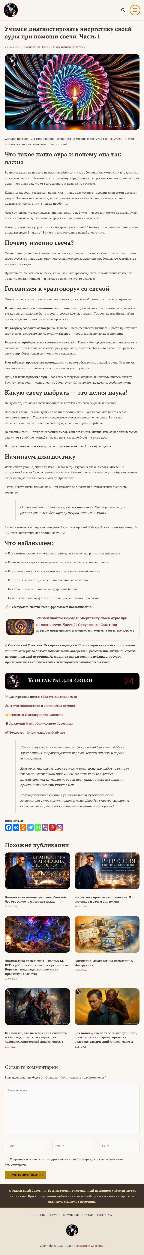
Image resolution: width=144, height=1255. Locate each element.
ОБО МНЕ (38, 1215)
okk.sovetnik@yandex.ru (59, 697)
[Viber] (45, 827)
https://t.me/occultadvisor (46, 732)
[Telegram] (30, 827)
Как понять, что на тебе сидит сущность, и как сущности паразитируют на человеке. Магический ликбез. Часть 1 (36, 1037)
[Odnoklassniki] (23, 827)
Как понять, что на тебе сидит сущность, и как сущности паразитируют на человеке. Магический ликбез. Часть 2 (106, 1037)
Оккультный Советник (88, 1246)
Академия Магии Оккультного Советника (41, 723)
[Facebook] (8, 827)
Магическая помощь (60, 706)
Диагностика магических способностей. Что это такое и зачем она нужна (36, 899)
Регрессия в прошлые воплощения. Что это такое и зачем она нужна (105, 899)
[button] (123, 10)
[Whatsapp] (37, 827)
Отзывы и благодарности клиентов (36, 715)
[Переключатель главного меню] (135, 10)
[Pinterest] (52, 827)
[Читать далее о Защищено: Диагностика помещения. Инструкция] (107, 934)
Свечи (46, 47)
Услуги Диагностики (24, 706)
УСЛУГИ (53, 1215)
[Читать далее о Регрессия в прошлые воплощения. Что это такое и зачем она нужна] (107, 870)
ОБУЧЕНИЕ (71, 1215)
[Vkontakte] (16, 827)
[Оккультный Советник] (72, 1230)
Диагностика (31, 47)
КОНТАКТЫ (104, 1215)
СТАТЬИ (87, 1215)
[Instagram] (59, 827)
